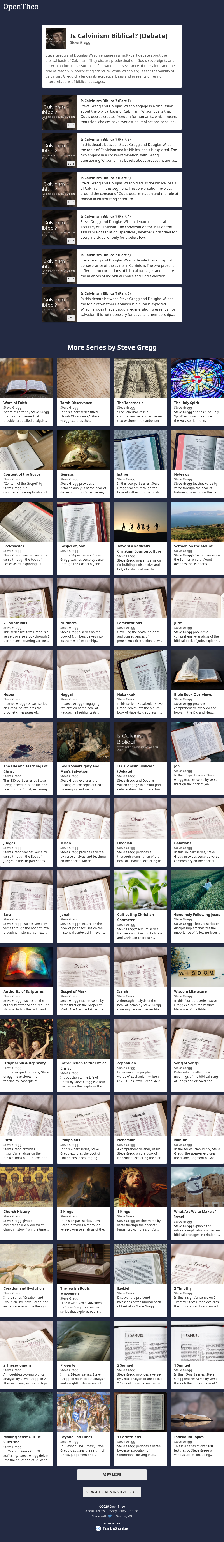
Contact (133, 1511)
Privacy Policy (116, 1511)
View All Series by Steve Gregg (112, 1492)
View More (112, 1474)
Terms (100, 1511)
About (89, 1511)
